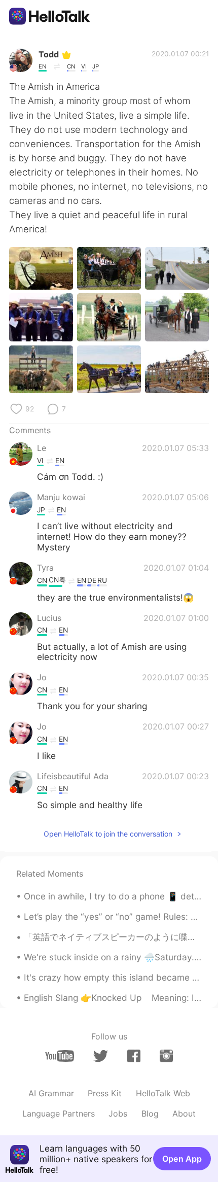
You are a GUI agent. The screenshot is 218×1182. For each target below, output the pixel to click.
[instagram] (166, 1056)
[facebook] (133, 1056)
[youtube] (59, 1056)
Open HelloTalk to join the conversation (108, 833)
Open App (182, 1159)
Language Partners (58, 1113)
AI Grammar (51, 1093)
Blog (150, 1113)
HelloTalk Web (163, 1093)
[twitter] (100, 1056)
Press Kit (105, 1093)
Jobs (117, 1113)
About (184, 1113)
